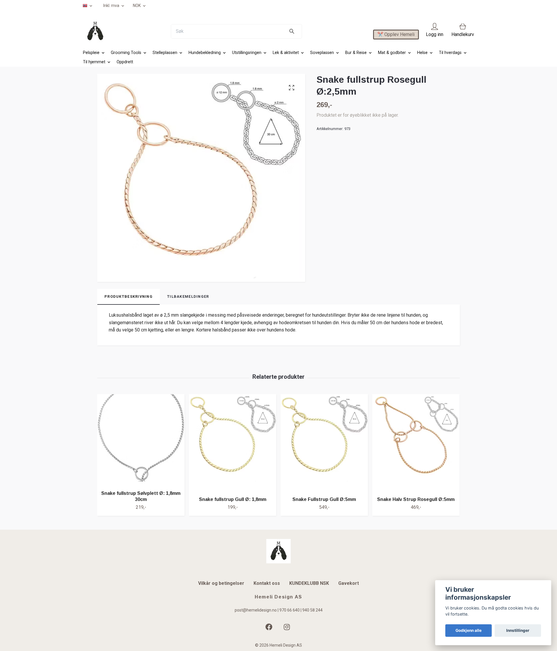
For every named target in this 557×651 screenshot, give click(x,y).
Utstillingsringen (246, 52)
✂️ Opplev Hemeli (396, 34)
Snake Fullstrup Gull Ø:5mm (324, 499)
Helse (422, 52)
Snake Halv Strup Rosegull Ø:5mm (416, 499)
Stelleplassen (165, 52)
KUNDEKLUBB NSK (309, 583)
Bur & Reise (356, 52)
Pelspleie (91, 52)
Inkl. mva (111, 5)
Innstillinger (517, 630)
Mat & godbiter (392, 52)
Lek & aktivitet (286, 52)
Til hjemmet (94, 61)
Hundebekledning (205, 52)
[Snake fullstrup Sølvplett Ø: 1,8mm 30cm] (141, 440)
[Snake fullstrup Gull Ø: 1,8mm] (232, 443)
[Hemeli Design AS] (95, 31)
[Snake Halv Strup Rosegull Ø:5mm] (416, 443)
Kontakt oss (267, 583)
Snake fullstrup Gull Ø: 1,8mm (232, 499)
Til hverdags (450, 52)
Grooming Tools (126, 52)
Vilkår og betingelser (221, 583)
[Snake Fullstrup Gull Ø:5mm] (324, 443)
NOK (137, 5)
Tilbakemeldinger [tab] (188, 296)
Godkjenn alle (468, 630)
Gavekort (348, 583)
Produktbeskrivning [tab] (128, 296)
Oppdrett (125, 61)
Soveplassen (322, 52)
